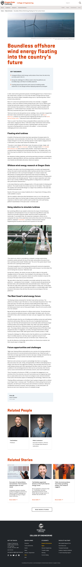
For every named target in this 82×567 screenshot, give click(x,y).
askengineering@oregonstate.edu (15, 552)
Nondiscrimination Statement (47, 562)
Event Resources (62, 545)
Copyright (54, 562)
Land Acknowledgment (37, 562)
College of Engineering (25, 3)
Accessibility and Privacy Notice (27, 562)
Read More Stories (42, 509)
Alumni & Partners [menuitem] (22, 7)
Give (26, 555)
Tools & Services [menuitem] (73, 7)
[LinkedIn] (11, 555)
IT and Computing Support (65, 552)
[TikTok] (16, 555)
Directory (27, 543)
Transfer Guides (45, 550)
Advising (43, 552)
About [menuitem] (2, 7)
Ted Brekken (21, 219)
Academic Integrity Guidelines (65, 550)
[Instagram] (9, 555)
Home (2, 11)
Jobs (26, 557)
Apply (43, 545)
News (26, 550)
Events (26, 548)
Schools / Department (29, 552)
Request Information (47, 543)
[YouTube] (14, 555)
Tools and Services (29, 545)
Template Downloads (63, 548)
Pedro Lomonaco (23, 147)
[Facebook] (19, 555)
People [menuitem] (67, 7)
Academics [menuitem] (8, 7)
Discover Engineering (46, 548)
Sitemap (59, 562)
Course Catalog (45, 555)
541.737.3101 (10, 550)
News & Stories (8, 11)
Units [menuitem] (79, 7)
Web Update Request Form (65, 543)
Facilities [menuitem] (63, 7)
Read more (12, 499)
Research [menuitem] (14, 7)
